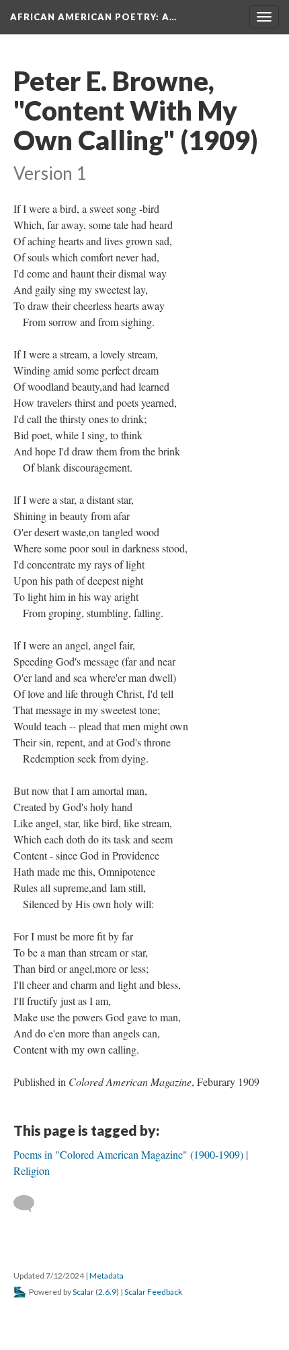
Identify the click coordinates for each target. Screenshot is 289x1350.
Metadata (106, 1276)
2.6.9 (107, 1292)
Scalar (83, 1292)
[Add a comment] (29, 1204)
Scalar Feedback (153, 1292)
